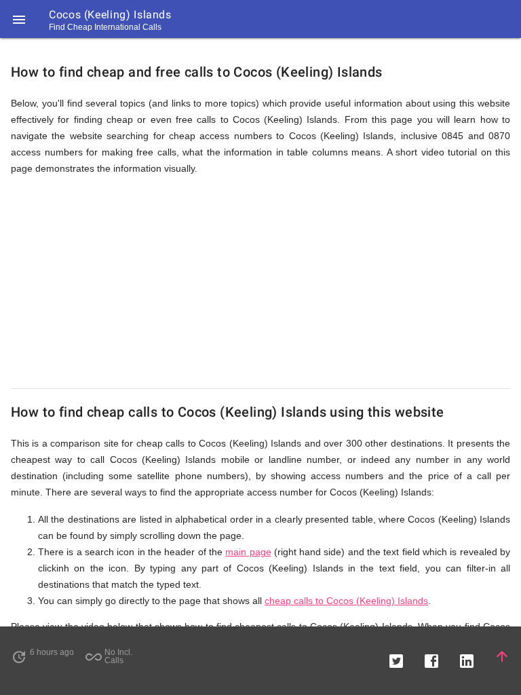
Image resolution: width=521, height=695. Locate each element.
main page (248, 551)
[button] (19, 19)
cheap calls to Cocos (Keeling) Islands (346, 600)
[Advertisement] (260, 282)
